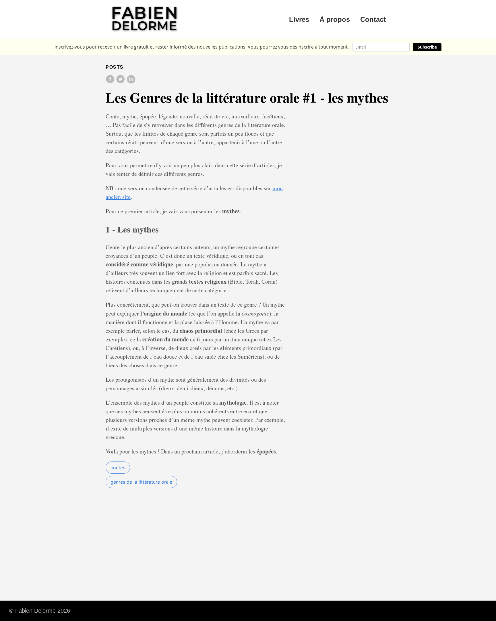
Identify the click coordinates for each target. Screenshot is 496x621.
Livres (299, 19)
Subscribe (427, 47)
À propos (334, 19)
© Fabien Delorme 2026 (39, 610)
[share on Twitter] (121, 82)
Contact (373, 19)
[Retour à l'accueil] (144, 19)
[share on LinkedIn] (130, 82)
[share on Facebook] (111, 82)
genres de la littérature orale (141, 482)
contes (118, 467)
